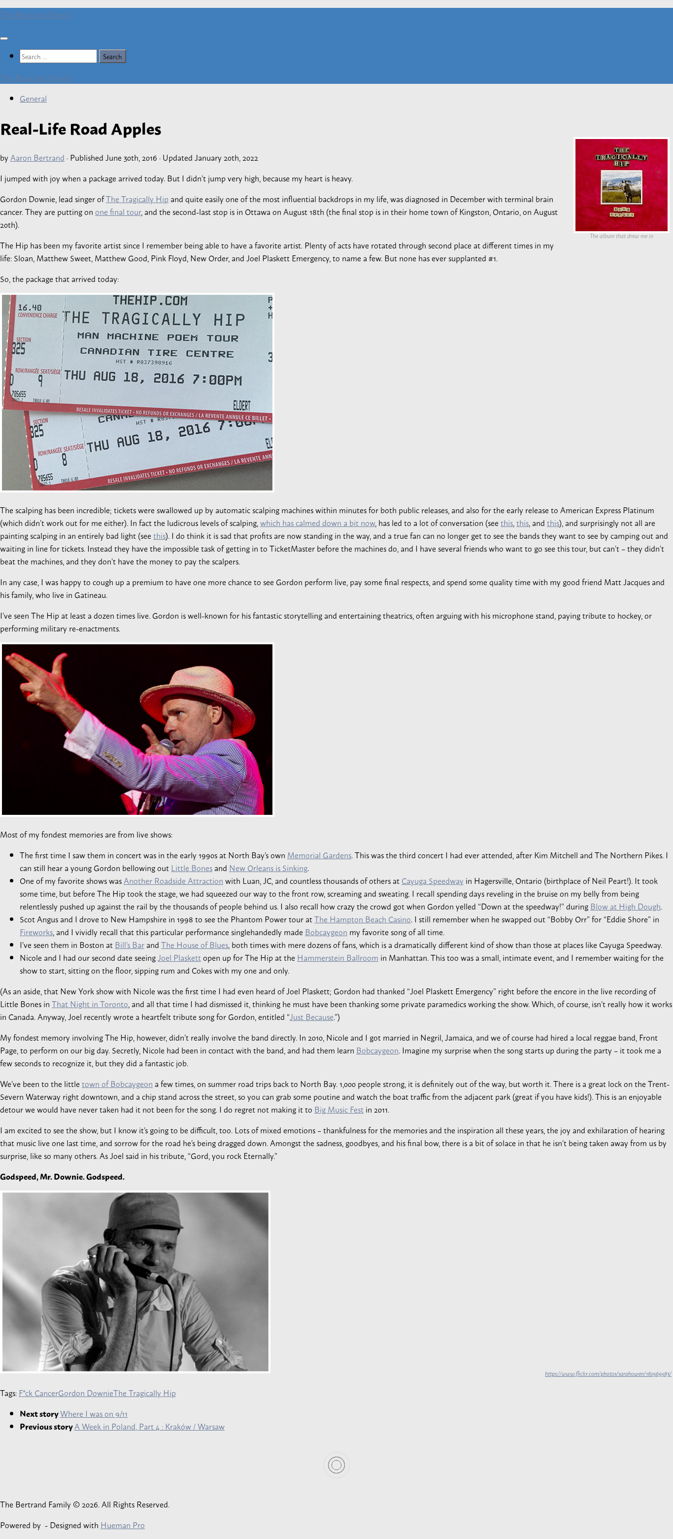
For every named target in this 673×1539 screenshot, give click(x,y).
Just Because (312, 1016)
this (507, 522)
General (33, 98)
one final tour (118, 211)
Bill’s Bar (129, 944)
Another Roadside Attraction (173, 880)
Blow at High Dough (625, 906)
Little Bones (191, 867)
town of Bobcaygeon (117, 1083)
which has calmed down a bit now (317, 522)
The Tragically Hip (137, 198)
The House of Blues (194, 944)
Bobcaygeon (326, 931)
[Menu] (4, 38)
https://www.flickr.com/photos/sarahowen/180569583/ (608, 1373)
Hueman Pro (123, 1524)
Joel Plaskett (179, 957)
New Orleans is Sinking (268, 867)
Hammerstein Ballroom (337, 957)
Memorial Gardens (319, 854)
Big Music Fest (339, 1109)
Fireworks (36, 931)
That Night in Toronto (90, 1003)
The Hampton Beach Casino (362, 918)
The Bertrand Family (35, 14)
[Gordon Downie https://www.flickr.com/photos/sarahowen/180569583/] (135, 1370)
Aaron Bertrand (37, 157)
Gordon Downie (85, 1392)
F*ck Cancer (38, 1392)
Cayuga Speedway (433, 880)
